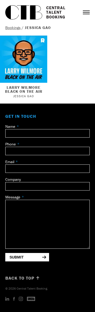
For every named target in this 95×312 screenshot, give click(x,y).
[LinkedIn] (7, 299)
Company (13, 179)
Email (9, 161)
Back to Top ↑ (22, 278)
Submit (17, 257)
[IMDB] (31, 299)
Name (10, 126)
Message (12, 196)
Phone (10, 144)
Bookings (13, 27)
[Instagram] (21, 299)
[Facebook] (14, 299)
